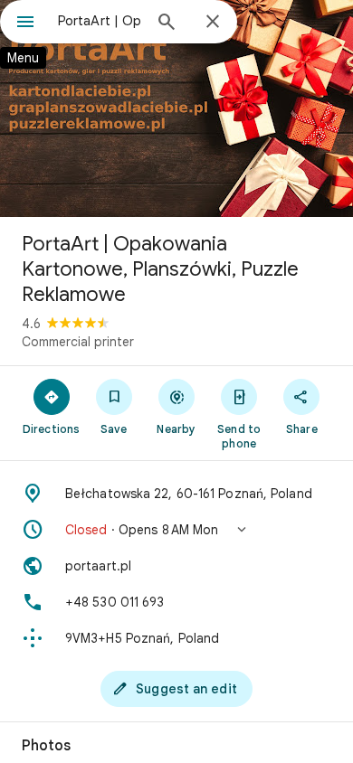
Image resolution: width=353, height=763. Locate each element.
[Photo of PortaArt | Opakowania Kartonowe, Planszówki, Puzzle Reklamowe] (176, 108)
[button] (176, 530)
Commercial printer (78, 342)
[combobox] (99, 21)
